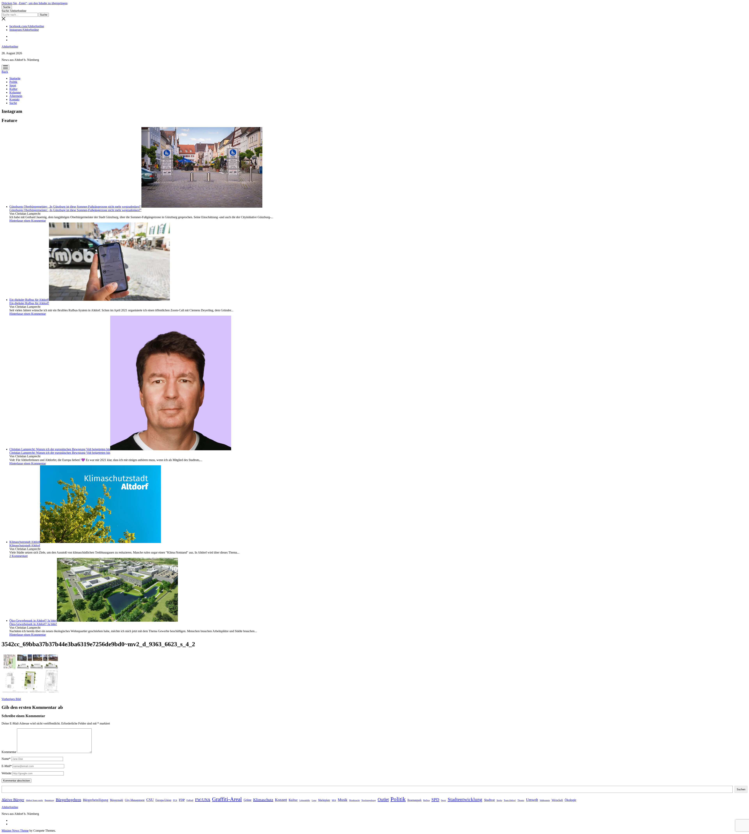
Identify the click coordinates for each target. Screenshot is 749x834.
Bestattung (49, 800)
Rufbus (426, 800)
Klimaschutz (263, 800)
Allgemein (15, 96)
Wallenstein (545, 800)
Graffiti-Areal (227, 799)
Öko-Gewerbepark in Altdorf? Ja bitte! (33, 620)
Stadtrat (489, 800)
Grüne (247, 800)
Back (5, 71)
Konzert (281, 800)
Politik (13, 82)
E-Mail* (7, 766)
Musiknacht (354, 800)
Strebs (499, 800)
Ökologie (570, 800)
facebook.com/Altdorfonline (26, 26)
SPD (435, 799)
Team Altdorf (510, 800)
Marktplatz (324, 800)
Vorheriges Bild (11, 699)
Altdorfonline (10, 46)
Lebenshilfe (304, 800)
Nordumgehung (368, 800)
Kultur (13, 89)
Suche (13, 103)
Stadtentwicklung (465, 799)
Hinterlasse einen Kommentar (27, 220)
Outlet (383, 799)
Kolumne (15, 92)
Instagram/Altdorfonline (24, 29)
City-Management (135, 800)
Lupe (314, 800)
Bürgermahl (116, 800)
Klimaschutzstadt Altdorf (24, 542)
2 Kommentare (18, 556)
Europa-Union (163, 800)
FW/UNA (202, 800)
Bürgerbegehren (68, 800)
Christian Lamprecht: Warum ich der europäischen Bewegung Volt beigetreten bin (59, 449)
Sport (12, 85)
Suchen (741, 789)
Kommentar (9, 752)
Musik (342, 800)
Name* (6, 758)
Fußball (189, 800)
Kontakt (14, 99)
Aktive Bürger (13, 800)
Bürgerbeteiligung (95, 800)
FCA (175, 800)
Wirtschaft (557, 800)
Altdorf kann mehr (34, 800)
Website (6, 773)
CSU (150, 800)
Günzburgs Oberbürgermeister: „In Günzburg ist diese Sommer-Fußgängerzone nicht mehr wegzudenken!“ (75, 206)
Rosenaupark (414, 800)
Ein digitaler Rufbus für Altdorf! (29, 299)
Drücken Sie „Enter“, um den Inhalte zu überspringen (34, 3)
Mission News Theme (15, 830)
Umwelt (532, 800)
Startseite (14, 78)
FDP (182, 800)
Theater (520, 800)
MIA (334, 800)
